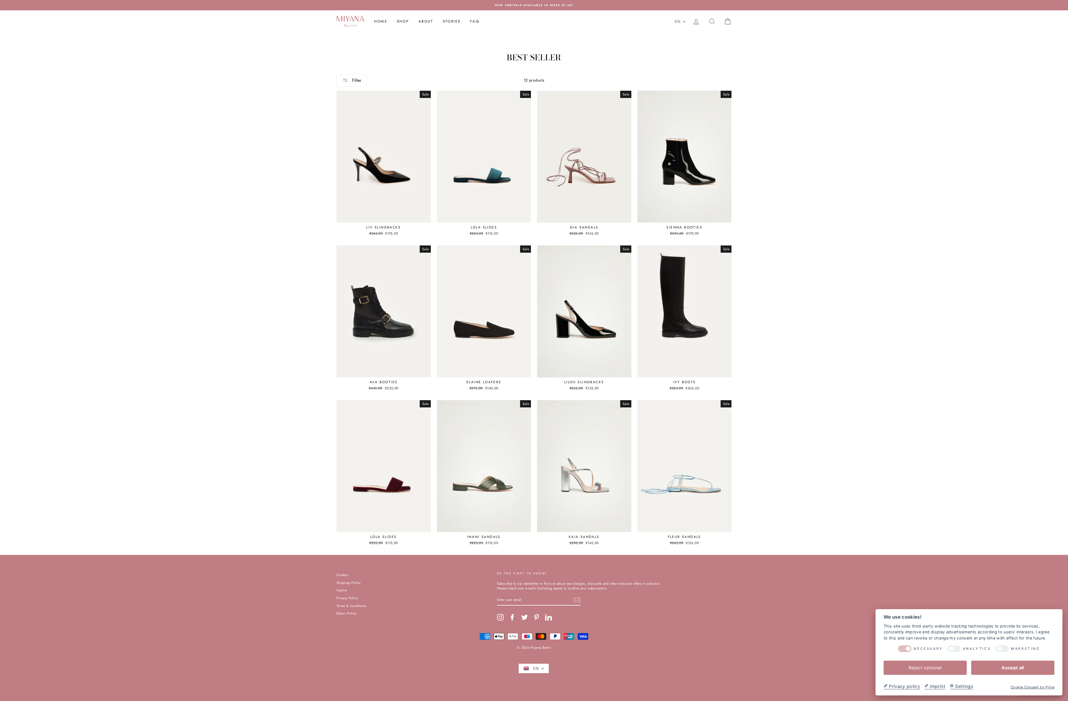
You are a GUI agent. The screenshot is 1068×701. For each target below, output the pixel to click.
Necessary (928, 649)
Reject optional (925, 667)
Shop (403, 21)
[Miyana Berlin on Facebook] (512, 617)
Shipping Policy (348, 582)
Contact (342, 574)
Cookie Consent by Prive (1032, 687)
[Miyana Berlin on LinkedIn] (548, 617)
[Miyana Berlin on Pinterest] (536, 617)
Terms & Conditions (351, 605)
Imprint (342, 590)
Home (380, 21)
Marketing (1025, 649)
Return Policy (347, 613)
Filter (356, 80)
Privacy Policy (347, 598)
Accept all (1013, 667)
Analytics (977, 649)
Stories (452, 21)
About (426, 21)
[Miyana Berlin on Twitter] (524, 617)
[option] (534, 5)
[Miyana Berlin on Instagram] (500, 617)
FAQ (474, 21)
